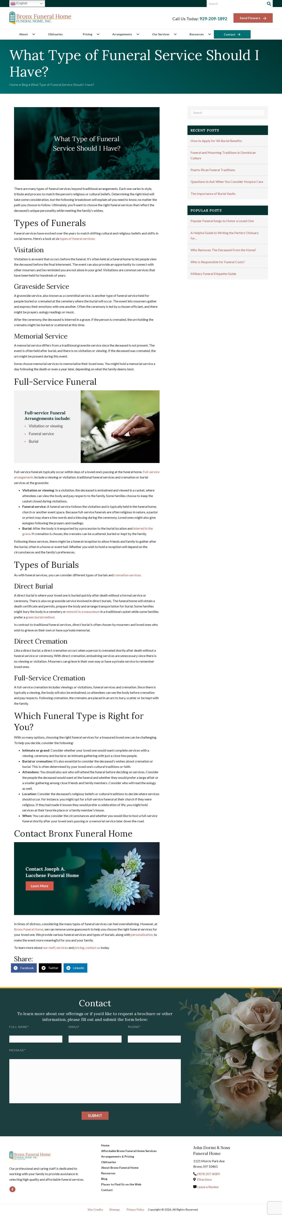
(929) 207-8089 (208, 1174)
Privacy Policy (135, 1209)
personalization (142, 934)
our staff (49, 947)
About (23, 34)
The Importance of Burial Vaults (213, 193)
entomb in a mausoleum (83, 611)
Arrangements (122, 34)
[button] (33, 34)
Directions (204, 1179)
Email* (74, 1027)
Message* (17, 1050)
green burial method (40, 617)
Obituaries (55, 34)
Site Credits (95, 1209)
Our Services (160, 34)
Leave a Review (208, 1187)
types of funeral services (77, 238)
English (21, 3)
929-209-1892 (213, 18)
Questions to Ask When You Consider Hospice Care (227, 181)
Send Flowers (250, 18)
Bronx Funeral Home (28, 929)
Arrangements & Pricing (117, 1156)
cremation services (127, 575)
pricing (79, 947)
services (62, 947)
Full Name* (19, 1027)
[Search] (269, 3)
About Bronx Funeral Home (120, 1167)
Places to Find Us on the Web (121, 1184)
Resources (197, 34)
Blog (24, 84)
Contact (229, 34)
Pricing (87, 34)
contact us (92, 947)
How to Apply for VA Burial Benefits (216, 141)
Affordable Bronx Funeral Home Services (129, 1151)
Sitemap (114, 1209)
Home (13, 84)
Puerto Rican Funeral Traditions (213, 170)
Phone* (134, 1027)
